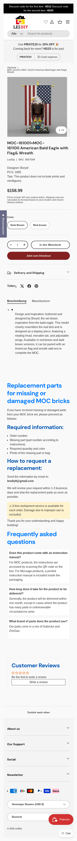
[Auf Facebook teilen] (29, 286)
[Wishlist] (46, 22)
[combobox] (38, 33)
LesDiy (11, 159)
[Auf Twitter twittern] (22, 286)
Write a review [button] (39, 682)
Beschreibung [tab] (17, 301)
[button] (60, 22)
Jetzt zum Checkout (39, 255)
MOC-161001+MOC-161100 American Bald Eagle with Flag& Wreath (37, 71)
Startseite (11, 68)
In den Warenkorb (50, 244)
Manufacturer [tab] (41, 301)
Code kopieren (49, 56)
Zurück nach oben (38, 712)
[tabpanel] (38, 333)
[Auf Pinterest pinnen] (36, 286)
